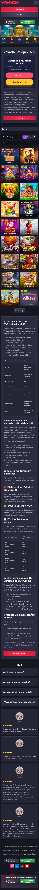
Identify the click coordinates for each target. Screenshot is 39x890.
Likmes (18, 75)
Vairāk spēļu (19, 311)
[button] (2, 31)
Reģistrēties (20, 9)
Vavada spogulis (19, 118)
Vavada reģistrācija (19, 653)
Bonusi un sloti (18, 82)
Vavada (32, 95)
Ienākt (19, 15)
